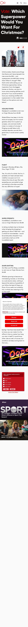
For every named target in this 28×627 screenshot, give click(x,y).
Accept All (14, 325)
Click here (5, 311)
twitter (18, 47)
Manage (14, 317)
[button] (22, 2)
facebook (23, 47)
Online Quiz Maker (13, 392)
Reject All (14, 321)
